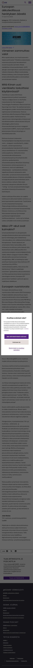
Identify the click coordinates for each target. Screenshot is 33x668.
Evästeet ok (16, 342)
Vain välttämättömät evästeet (16, 336)
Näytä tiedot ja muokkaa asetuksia (16, 349)
